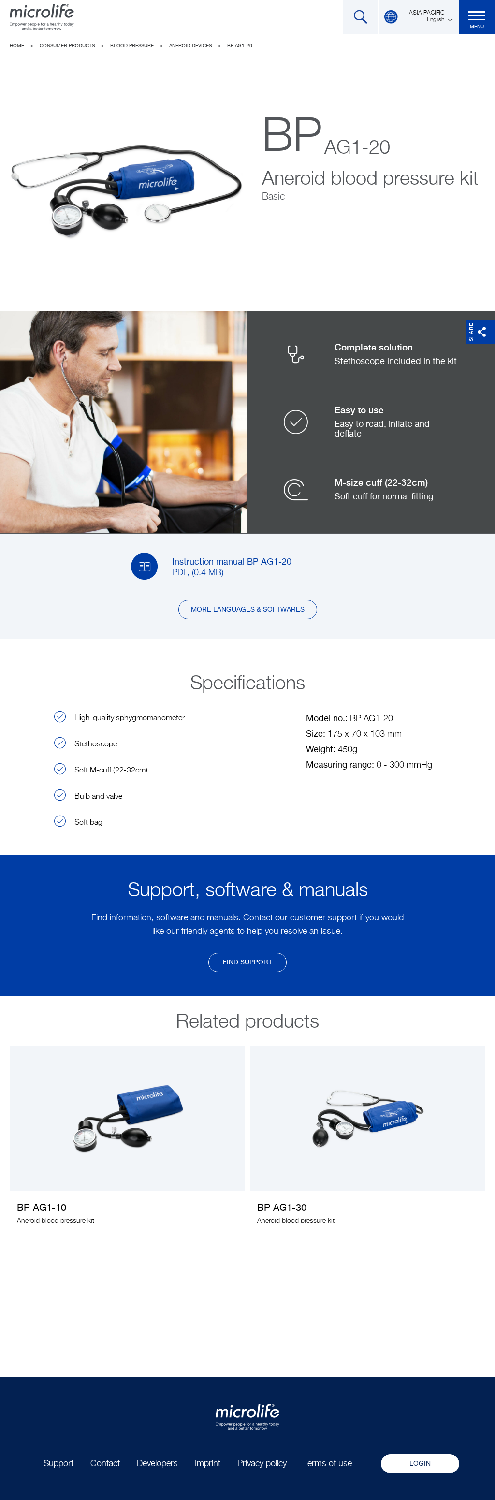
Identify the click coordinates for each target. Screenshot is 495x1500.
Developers (157, 1463)
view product (127, 1142)
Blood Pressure (132, 46)
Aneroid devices (190, 46)
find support (247, 962)
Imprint (207, 1463)
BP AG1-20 (239, 46)
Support (58, 1463)
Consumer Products (67, 46)
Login (420, 1463)
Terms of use (328, 1463)
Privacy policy (262, 1463)
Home (17, 46)
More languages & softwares (248, 609)
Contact (105, 1463)
